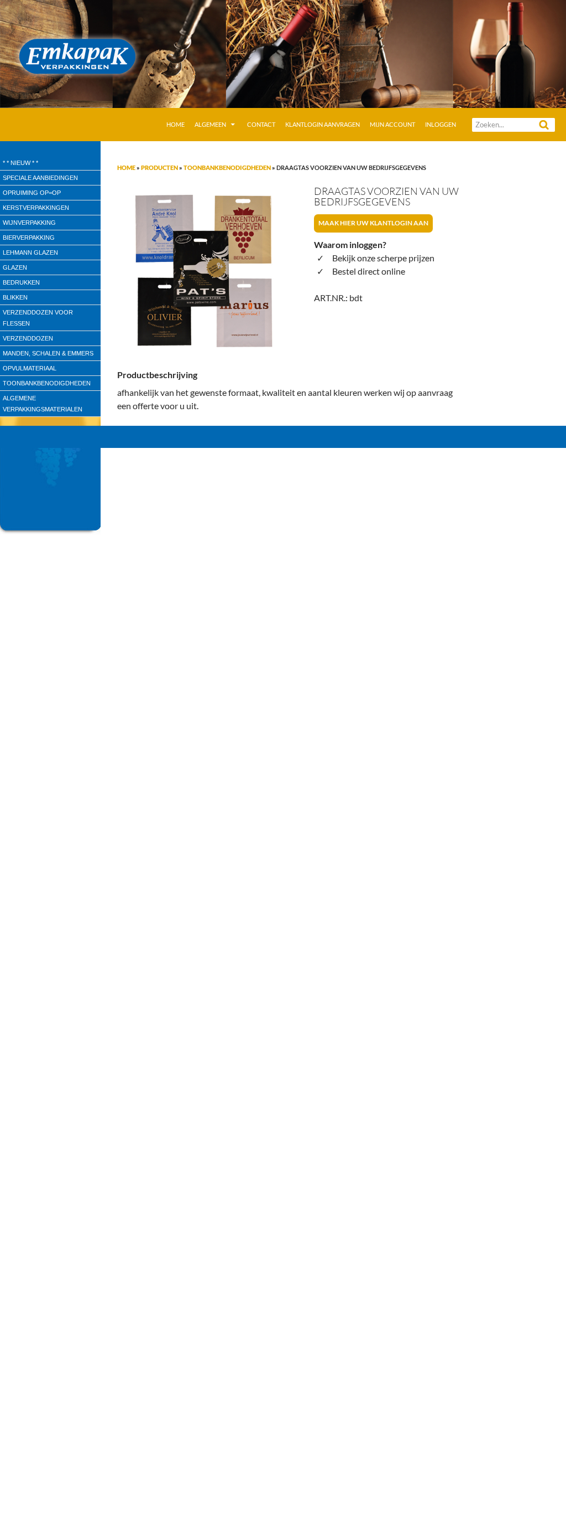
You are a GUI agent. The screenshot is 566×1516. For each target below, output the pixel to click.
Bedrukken (21, 282)
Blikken (15, 297)
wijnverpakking (29, 222)
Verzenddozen (28, 338)
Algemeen (210, 124)
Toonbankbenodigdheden (227, 167)
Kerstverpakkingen (36, 207)
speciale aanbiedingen (40, 177)
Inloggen (440, 124)
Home (175, 124)
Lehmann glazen (30, 252)
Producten (159, 167)
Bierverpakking (29, 237)
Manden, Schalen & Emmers (48, 353)
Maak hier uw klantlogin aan (373, 223)
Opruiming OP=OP (32, 192)
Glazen (15, 267)
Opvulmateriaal (29, 368)
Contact (261, 124)
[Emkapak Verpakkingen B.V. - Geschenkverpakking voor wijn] (283, 53)
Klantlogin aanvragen (322, 124)
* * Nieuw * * (20, 162)
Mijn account (392, 124)
